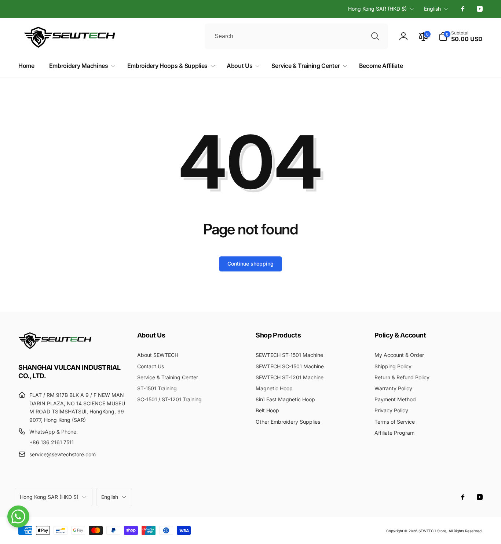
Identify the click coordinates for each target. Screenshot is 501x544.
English (432, 9)
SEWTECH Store (432, 531)
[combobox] (296, 36)
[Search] (375, 36)
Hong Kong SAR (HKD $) (377, 9)
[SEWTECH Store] (55, 347)
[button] (461, 36)
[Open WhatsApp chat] (18, 516)
